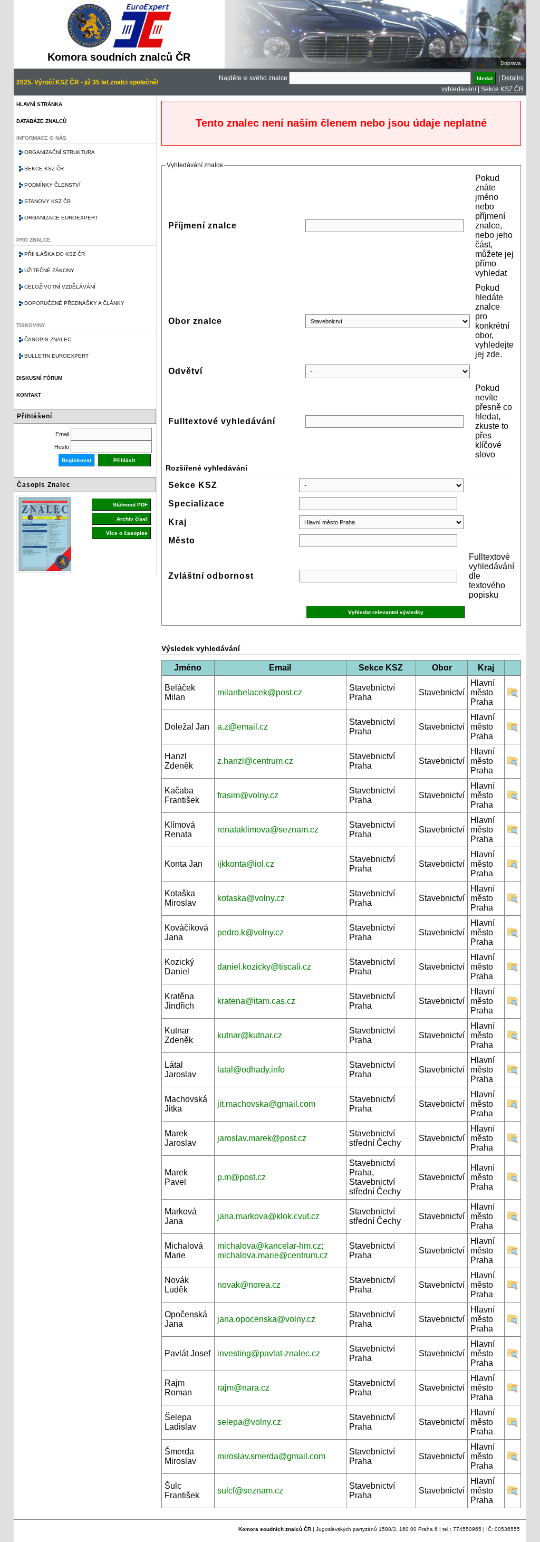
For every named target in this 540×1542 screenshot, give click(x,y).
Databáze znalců (41, 121)
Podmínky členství (52, 185)
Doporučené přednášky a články (74, 303)
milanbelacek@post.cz (259, 692)
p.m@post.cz (241, 1177)
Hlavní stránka (39, 104)
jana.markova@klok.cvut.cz (268, 1216)
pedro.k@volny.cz (250, 932)
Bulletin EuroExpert (56, 356)
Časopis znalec (47, 339)
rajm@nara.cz (243, 1387)
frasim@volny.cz (247, 795)
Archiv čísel (132, 519)
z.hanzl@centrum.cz (255, 760)
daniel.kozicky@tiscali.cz (264, 966)
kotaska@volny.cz (251, 898)
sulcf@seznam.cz (250, 1490)
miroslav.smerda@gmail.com (271, 1456)
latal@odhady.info (251, 1069)
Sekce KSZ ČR (502, 89)
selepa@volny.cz (249, 1422)
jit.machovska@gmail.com (266, 1103)
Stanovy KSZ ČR (47, 201)
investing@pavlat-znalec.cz (268, 1353)
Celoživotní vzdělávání (59, 287)
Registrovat (76, 460)
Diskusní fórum (39, 378)
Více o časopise (127, 533)
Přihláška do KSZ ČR (54, 254)
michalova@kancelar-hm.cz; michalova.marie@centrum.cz (272, 1250)
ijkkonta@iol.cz (245, 863)
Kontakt (28, 395)
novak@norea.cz (249, 1284)
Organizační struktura (59, 152)
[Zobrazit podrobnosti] (512, 695)
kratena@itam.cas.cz (256, 1001)
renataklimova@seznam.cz (268, 829)
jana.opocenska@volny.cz (266, 1319)
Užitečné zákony (49, 270)
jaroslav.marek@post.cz (261, 1138)
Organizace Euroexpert (61, 218)
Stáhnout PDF (130, 504)
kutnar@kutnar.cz (249, 1035)
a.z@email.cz (242, 726)
